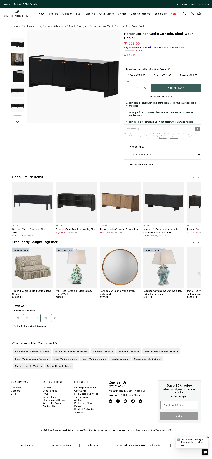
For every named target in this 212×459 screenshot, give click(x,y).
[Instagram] (111, 401)
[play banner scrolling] (9, 4)
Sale (173, 13)
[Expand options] (199, 147)
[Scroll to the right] (199, 177)
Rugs (79, 13)
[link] (162, 147)
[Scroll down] (17, 33)
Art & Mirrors (106, 13)
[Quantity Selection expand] (138, 88)
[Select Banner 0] (5, 4)
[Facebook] (133, 401)
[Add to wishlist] (146, 87)
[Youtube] (126, 401)
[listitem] (32, 351)
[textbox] (132, 88)
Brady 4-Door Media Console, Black (76, 229)
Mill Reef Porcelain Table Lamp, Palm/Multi (74, 292)
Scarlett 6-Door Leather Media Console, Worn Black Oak (160, 230)
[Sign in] (192, 13)
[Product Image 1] (17, 60)
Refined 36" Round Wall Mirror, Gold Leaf (117, 292)
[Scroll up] (17, 119)
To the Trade (203, 4)
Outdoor (67, 13)
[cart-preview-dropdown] (199, 13)
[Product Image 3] (17, 90)
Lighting (90, 13)
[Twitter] (141, 401)
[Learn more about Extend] (169, 69)
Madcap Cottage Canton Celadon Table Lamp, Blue (162, 292)
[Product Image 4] (17, 105)
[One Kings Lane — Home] (17, 13)
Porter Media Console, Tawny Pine (119, 229)
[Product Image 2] (17, 75)
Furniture (53, 13)
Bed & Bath (161, 13)
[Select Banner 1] (7, 4)
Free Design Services (186, 4)
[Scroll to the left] (193, 177)
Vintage (122, 13)
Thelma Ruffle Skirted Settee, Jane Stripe (31, 292)
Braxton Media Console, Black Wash (29, 230)
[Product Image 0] (17, 44)
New (41, 13)
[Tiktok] (118, 401)
